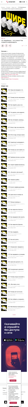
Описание (3, 51)
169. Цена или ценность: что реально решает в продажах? (16, 262)
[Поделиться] (10, 45)
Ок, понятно (13, 402)
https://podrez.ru (5, 77)
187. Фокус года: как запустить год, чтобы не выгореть (16, 128)
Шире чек (14, 7)
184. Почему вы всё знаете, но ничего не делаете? (16, 150)
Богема (8, 7)
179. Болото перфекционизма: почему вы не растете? (16, 187)
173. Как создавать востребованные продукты (15, 232)
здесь (9, 400)
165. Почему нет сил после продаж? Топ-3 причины (15, 292)
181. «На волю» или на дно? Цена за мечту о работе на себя (16, 173)
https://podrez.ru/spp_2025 (11, 74)
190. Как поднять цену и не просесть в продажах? (15, 105)
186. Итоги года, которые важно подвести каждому (16, 135)
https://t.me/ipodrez (13, 79)
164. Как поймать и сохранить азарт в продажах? (16, 300)
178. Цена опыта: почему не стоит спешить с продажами (15, 195)
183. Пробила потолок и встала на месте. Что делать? (16, 158)
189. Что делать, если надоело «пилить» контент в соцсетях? (16, 113)
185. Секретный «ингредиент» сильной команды (16, 143)
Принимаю (13, 380)
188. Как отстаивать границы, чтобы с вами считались (16, 120)
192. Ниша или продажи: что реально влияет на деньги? (15, 90)
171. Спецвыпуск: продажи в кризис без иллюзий (15, 247)
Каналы (3, 7)
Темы (4, 390)
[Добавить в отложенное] (6, 45)
